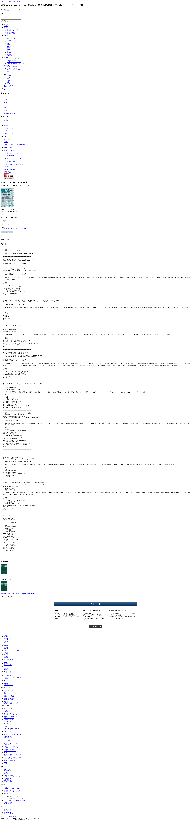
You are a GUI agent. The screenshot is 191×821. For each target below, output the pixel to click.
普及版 (8, 48)
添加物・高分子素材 (9, 696)
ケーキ (8, 77)
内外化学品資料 (11, 161)
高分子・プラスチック (10, 710)
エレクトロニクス (11, 41)
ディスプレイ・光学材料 (10, 746)
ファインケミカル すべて (10, 690)
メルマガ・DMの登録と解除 (14, 69)
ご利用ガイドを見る (95, 626)
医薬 (5, 692)
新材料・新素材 (11, 38)
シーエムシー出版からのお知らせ (15, 63)
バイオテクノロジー (12, 40)
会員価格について (8, 659)
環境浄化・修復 (8, 793)
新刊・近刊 (7, 24)
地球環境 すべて (8, 787)
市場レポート (10, 46)
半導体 (5, 99)
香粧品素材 (7, 701)
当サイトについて (10, 85)
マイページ (7, 642)
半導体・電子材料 (8, 744)
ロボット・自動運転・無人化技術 (12, 754)
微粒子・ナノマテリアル (10, 716)
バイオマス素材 (8, 711)
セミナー (6, 26)
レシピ (8, 83)
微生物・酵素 (7, 736)
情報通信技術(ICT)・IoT (10, 755)
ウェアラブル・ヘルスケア (11, 747)
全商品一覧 (10, 55)
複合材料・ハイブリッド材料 (11, 714)
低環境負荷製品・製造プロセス (12, 790)
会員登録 (6, 641)
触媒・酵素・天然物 (9, 695)
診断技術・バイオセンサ (10, 731)
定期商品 (9, 75)
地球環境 (9, 44)
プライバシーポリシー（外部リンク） (14, 650)
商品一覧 (6, 35)
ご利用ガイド (7, 647)
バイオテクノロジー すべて (11, 726)
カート (7, 90)
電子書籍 (9, 54)
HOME (5, 635)
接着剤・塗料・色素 (9, 698)
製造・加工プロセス (9, 719)
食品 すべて (7, 769)
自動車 (5, 102)
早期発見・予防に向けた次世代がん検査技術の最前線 (18, 593)
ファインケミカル (11, 37)
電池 (5, 107)
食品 (8, 43)
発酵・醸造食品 (8, 773)
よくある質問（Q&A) (12, 68)
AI (4, 105)
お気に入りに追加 (6, 232)
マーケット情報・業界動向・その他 (13, 164)
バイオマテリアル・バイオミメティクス (14, 733)
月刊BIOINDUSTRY (12, 32)
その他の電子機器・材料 (10, 758)
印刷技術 (6, 763)
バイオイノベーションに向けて (10, 576)
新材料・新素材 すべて (10, 708)
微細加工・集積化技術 (10, 760)
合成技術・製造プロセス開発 (11, 703)
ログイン (7, 88)
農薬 (5, 693)
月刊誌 (5, 27)
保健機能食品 (7, 770)
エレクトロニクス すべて (10, 743)
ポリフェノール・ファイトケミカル (13, 777)
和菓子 (8, 79)
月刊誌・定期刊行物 (9, 150)
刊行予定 (6, 166)
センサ (5, 762)
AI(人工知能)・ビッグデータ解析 (12, 757)
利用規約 (6, 653)
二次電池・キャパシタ (10, 751)
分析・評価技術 (8, 721)
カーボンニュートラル (10, 113)
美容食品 (6, 772)
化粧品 (5, 96)
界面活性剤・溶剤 (8, 700)
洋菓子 (8, 80)
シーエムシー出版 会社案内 (14, 59)
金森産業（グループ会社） (14, 62)
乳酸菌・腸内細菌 (8, 775)
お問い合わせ (7, 65)
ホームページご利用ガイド (14, 66)
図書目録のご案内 (11, 60)
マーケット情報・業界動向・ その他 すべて (15, 799)
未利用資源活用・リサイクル (11, 791)
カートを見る (7, 645)
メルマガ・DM (7, 639)
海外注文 (6, 654)
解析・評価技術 (8, 737)
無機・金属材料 (8, 713)
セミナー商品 (7, 803)
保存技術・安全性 (8, 781)
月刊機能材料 (10, 30)
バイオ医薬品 (7, 729)
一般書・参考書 (8, 147)
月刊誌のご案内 (8, 638)
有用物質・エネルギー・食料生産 (12, 734)
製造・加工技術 (8, 780)
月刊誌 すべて (7, 809)
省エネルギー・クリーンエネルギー (13, 788)
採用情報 (6, 657)
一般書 (8, 49)
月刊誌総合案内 (11, 33)
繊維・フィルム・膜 (9, 718)
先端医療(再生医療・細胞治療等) (12, 728)
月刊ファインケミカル (13, 29)
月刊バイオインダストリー (14, 158)
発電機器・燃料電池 (9, 749)
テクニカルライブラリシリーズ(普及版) (14, 144)
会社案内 (6, 57)
